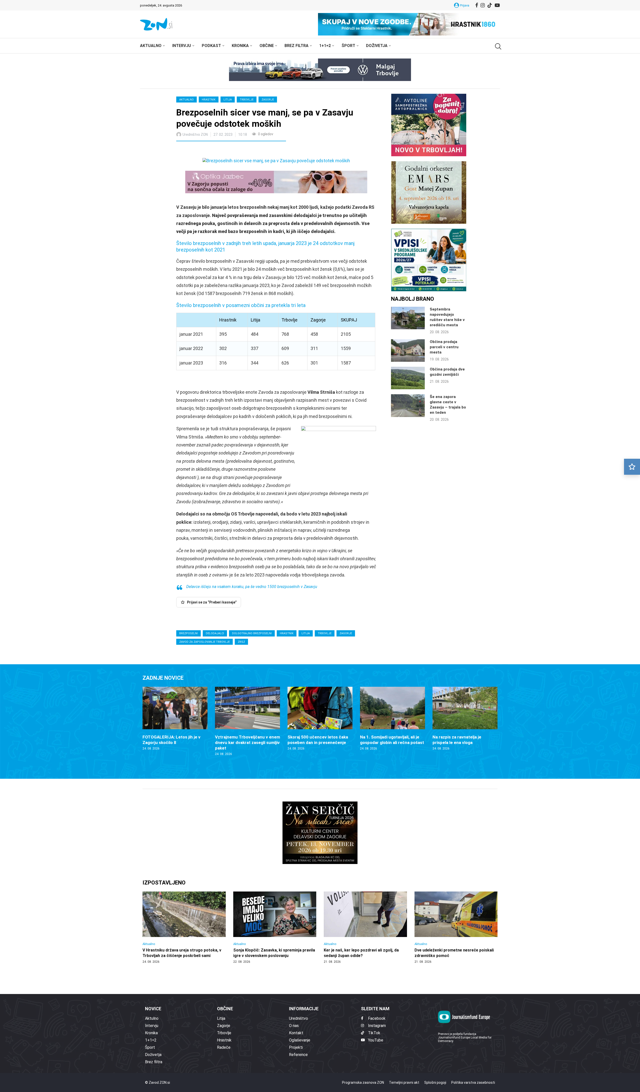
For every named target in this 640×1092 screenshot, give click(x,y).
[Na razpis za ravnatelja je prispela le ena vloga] (465, 719)
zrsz (241, 642)
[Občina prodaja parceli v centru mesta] (408, 350)
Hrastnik (209, 99)
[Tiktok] (489, 5)
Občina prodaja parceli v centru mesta (444, 347)
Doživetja (377, 45)
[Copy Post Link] (213, 150)
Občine (267, 45)
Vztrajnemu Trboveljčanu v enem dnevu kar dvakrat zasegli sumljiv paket (247, 742)
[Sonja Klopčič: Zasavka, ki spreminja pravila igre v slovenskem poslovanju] (274, 928)
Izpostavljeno (164, 883)
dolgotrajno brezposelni (252, 633)
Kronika (240, 45)
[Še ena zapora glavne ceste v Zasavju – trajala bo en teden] (408, 405)
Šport (348, 45)
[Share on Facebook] (202, 150)
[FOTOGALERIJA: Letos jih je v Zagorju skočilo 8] (175, 719)
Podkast (211, 45)
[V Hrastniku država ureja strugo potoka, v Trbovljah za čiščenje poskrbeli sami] (184, 928)
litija (306, 633)
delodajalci (215, 633)
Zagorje (268, 99)
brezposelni (188, 633)
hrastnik (287, 633)
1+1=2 (325, 45)
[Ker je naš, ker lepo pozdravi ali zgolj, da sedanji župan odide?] (365, 928)
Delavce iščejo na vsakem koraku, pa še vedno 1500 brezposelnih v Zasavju (251, 586)
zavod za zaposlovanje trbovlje (204, 642)
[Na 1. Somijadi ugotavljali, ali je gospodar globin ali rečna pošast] (392, 719)
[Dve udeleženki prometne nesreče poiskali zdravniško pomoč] (456, 928)
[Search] (497, 46)
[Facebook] (476, 5)
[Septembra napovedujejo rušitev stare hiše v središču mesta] (408, 318)
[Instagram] (482, 5)
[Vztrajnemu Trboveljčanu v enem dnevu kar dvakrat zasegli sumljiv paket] (247, 721)
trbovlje (325, 633)
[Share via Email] (225, 150)
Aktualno (151, 45)
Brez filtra (296, 45)
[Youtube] (497, 5)
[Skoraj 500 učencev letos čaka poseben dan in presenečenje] (320, 719)
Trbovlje (247, 99)
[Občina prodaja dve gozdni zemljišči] (408, 378)
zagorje (346, 633)
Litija (228, 99)
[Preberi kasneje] (632, 467)
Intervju (181, 45)
